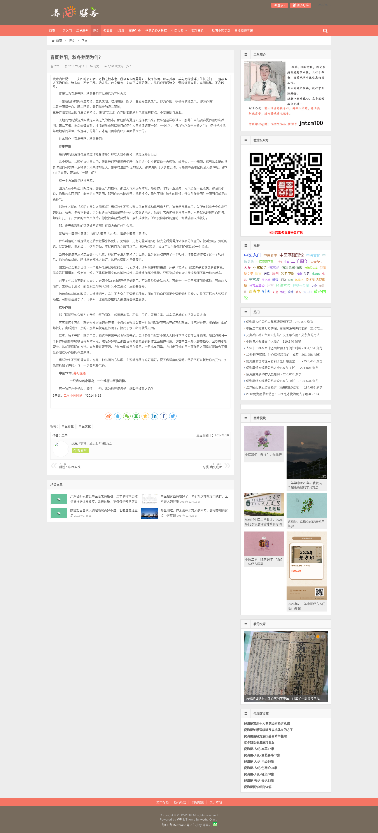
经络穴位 (283, 286)
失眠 (307, 273)
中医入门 (66, 30)
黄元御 (307, 292)
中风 (286, 261)
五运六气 (316, 261)
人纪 (247, 267)
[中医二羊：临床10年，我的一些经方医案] (264, 554)
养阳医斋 (75, 12)
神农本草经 (256, 286)
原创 (275, 273)
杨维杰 (299, 280)
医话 (267, 273)
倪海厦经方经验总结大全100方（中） (271, 381)
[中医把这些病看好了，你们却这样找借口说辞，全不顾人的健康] (149, 499)
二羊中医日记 (74, 395)
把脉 (283, 280)
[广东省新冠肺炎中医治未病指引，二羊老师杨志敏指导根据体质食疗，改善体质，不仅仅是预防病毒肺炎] (59, 499)
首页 (52, 30)
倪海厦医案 (311, 268)
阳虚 (275, 292)
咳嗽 (299, 273)
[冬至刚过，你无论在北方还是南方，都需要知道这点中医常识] (149, 513)
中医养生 (67, 426)
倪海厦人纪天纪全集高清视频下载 (269, 322)
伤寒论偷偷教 (292, 268)
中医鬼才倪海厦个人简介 (263, 341)
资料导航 (197, 30)
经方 (270, 286)
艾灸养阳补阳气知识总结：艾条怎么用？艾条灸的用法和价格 (287, 335)
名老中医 (288, 273)
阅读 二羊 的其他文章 (80, 450)
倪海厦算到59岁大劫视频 (263, 374)
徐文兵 (266, 280)
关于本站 (216, 802)
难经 (283, 292)
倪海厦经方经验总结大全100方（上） (271, 367)
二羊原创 (82, 30)
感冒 (275, 280)
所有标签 (180, 802)
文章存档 (162, 802)
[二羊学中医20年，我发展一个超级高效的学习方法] (307, 478)
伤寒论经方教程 (156, 30)
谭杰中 (254, 291)
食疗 (291, 292)
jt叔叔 (120, 30)
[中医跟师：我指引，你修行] (264, 450)
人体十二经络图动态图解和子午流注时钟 (273, 348)
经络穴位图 (301, 286)
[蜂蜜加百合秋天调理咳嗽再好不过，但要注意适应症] (59, 513)
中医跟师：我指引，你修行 (263, 455)
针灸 (266, 291)
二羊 (57, 66)
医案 (258, 273)
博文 (96, 30)
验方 (298, 292)
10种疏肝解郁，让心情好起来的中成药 (272, 354)
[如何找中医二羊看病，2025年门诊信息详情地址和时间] (264, 515)
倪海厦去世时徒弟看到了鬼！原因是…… (273, 361)
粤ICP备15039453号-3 (176, 825)
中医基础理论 (291, 255)
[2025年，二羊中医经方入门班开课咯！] (307, 599)
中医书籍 (177, 30)
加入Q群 (302, 5)
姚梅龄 (316, 273)
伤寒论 (274, 268)
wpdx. (204, 819)
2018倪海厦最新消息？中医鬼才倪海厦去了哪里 (278, 394)
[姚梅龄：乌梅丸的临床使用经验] (307, 517)
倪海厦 (107, 30)
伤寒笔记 (259, 268)
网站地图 (198, 802)
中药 (278, 261)
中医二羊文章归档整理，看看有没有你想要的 (276, 328)
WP (179, 819)
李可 (290, 280)
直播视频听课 (243, 30)
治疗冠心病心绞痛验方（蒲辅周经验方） (273, 387)
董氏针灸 (135, 30)
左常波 (254, 279)
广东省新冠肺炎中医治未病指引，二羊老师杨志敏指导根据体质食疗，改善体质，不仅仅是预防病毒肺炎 (104, 502)
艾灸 (314, 286)
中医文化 (85, 426)
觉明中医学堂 (221, 30)
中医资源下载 (264, 261)
